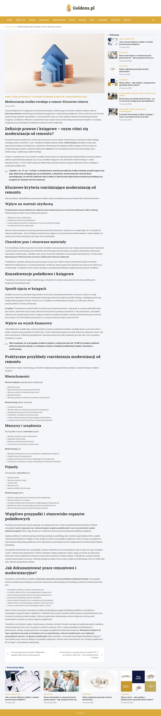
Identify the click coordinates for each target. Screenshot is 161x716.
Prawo (72, 20)
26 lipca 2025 (10, 106)
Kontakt (127, 20)
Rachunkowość (125, 111)
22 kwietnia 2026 (125, 61)
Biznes (9, 20)
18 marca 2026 (124, 74)
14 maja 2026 (124, 47)
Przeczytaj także (15, 667)
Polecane (114, 34)
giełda (121, 39)
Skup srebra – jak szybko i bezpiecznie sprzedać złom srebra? (137, 84)
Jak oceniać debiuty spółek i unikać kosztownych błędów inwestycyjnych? (136, 44)
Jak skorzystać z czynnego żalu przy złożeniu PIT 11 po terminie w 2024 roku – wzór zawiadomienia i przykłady (78, 655)
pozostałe (123, 52)
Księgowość (44, 20)
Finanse (32, 20)
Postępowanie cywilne (128, 93)
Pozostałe (115, 20)
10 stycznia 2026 (125, 104)
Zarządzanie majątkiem (76, 97)
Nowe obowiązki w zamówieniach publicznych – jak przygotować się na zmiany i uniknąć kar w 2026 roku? (137, 57)
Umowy (122, 95)
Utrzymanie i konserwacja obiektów (47, 97)
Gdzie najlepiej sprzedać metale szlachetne (134, 70)
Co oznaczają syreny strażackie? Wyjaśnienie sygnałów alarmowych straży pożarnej (28, 653)
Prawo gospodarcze (21, 97)
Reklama (82, 20)
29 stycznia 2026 (125, 88)
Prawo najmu (150, 93)
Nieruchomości (59, 20)
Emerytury (21, 20)
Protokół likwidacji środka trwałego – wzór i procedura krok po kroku (137, 115)
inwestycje (129, 39)
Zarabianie (102, 20)
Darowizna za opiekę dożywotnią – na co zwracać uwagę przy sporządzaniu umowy (137, 100)
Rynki (92, 20)
